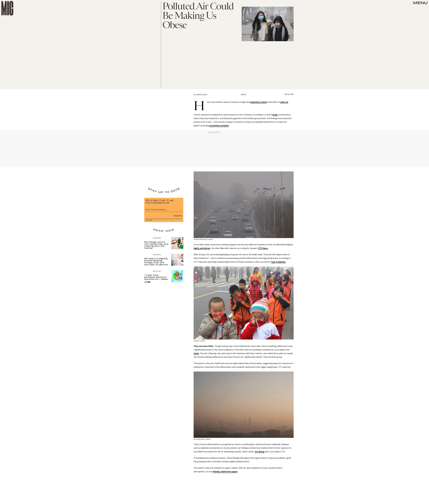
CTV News (263, 248)
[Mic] (7, 8)
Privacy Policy (149, 220)
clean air (284, 102)
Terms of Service (175, 218)
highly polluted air (202, 248)
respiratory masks (258, 102)
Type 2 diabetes (278, 262)
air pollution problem (219, 126)
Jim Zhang (259, 452)
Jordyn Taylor (201, 95)
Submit (178, 215)
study (275, 115)
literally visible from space (225, 472)
